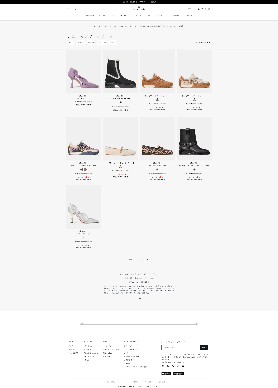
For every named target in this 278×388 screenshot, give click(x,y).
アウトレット (131, 259)
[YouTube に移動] (182, 367)
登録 (204, 347)
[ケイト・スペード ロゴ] (139, 9)
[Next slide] (209, 2)
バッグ (126, 278)
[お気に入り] (202, 9)
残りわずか (83, 96)
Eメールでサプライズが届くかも (173, 342)
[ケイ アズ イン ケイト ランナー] (157, 71)
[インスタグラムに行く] (162, 367)
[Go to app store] (166, 375)
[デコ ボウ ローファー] (157, 139)
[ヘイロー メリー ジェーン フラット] (120, 139)
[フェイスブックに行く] (172, 367)
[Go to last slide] (69, 2)
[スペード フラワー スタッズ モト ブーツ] (194, 139)
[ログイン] (206, 9)
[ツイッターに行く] (177, 367)
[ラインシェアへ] (167, 367)
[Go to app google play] (178, 375)
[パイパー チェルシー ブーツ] (120, 71)
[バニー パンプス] (83, 71)
